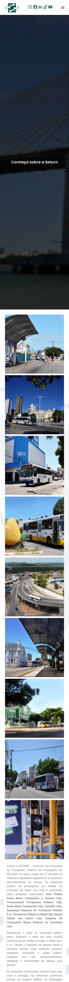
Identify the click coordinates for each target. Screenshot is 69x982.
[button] (63, 7)
